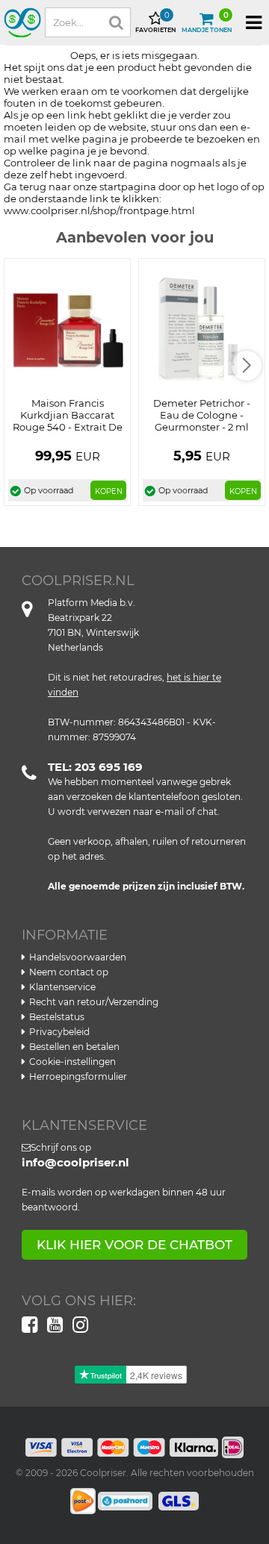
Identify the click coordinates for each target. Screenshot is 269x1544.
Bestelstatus (56, 1016)
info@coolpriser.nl (75, 1162)
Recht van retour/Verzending (93, 1001)
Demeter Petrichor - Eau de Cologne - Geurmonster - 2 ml (201, 415)
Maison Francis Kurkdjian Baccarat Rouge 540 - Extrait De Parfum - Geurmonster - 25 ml (68, 427)
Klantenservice (62, 987)
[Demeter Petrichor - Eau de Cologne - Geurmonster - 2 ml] (201, 329)
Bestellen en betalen (74, 1046)
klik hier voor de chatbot (134, 1244)
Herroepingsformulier (78, 1076)
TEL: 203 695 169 (95, 767)
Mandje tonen (207, 22)
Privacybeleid (59, 1031)
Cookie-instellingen (72, 1061)
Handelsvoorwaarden (77, 957)
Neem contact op (68, 972)
